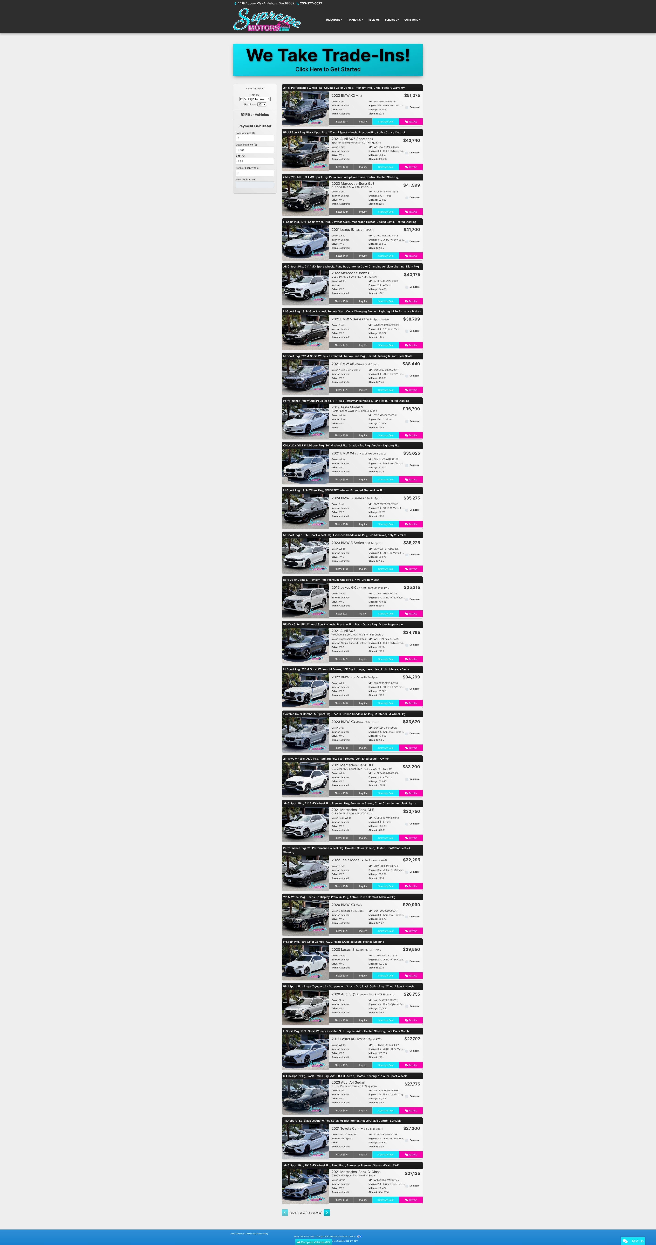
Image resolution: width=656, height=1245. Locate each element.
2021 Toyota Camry (357, 1128)
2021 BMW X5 (355, 364)
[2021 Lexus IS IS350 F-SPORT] (305, 242)
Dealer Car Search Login (304, 1236)
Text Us (412, 121)
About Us (240, 1234)
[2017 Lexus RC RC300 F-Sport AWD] (305, 1052)
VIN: (370, 101)
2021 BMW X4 (359, 453)
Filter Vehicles (256, 115)
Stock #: (373, 113)
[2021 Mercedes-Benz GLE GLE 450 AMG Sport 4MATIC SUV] (305, 824)
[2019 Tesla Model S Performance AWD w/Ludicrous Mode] (305, 421)
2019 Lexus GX (360, 587)
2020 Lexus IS (356, 949)
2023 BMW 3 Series (356, 543)
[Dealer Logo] (278, 19)
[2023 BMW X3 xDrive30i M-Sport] (305, 734)
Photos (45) (341, 703)
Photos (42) (341, 345)
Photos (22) (341, 613)
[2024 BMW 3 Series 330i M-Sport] (305, 511)
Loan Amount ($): (245, 133)
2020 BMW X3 (347, 905)
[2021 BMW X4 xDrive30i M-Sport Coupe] (305, 466)
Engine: (372, 105)
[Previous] (285, 1212)
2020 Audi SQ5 (363, 994)
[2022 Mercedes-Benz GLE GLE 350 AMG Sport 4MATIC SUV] (305, 197)
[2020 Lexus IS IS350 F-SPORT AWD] (305, 962)
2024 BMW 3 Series (356, 498)
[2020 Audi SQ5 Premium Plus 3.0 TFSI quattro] (305, 1007)
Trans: (335, 113)
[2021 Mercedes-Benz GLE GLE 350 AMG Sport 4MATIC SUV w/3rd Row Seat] (305, 779)
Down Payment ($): (247, 144)
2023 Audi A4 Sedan (354, 1084)
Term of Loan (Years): (248, 167)
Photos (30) (341, 975)
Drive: (335, 109)
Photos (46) (341, 166)
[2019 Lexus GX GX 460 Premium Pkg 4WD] (305, 600)
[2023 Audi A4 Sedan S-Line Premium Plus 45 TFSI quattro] (305, 1096)
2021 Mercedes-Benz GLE (362, 766)
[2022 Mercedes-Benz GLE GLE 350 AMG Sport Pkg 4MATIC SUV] (305, 287)
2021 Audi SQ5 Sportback (356, 140)
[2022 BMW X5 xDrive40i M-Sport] (305, 690)
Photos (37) (341, 121)
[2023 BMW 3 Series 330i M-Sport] (305, 555)
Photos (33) (341, 568)
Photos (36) (341, 435)
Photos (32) (341, 930)
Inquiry (363, 121)
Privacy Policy (262, 1234)
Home (233, 1234)
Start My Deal (385, 121)
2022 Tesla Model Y (359, 860)
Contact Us (250, 1234)
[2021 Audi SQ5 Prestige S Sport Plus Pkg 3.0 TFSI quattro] (305, 645)
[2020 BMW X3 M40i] (305, 917)
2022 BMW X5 (355, 677)
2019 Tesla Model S (354, 408)
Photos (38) (341, 479)
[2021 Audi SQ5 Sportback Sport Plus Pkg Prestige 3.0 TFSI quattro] (305, 153)
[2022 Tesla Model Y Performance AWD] (305, 873)
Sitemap (333, 1236)
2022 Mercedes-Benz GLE (353, 185)
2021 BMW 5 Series (360, 319)
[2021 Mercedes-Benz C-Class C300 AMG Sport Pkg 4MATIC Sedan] (305, 1186)
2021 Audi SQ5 (357, 632)
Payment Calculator (254, 126)
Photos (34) (341, 211)
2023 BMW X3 (347, 95)
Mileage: (373, 109)
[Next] (327, 1212)
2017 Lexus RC (357, 1039)
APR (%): (241, 156)
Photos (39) (341, 301)
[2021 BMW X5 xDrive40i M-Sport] (305, 376)
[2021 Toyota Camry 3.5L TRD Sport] (305, 1141)
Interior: (336, 105)
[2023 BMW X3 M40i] (305, 108)
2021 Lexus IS (353, 230)
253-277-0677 (311, 3)
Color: (335, 101)
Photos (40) (341, 255)
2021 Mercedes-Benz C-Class (356, 1173)
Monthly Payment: (246, 179)
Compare (414, 107)
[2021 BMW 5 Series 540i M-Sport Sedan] (305, 332)
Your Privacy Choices (347, 1236)
